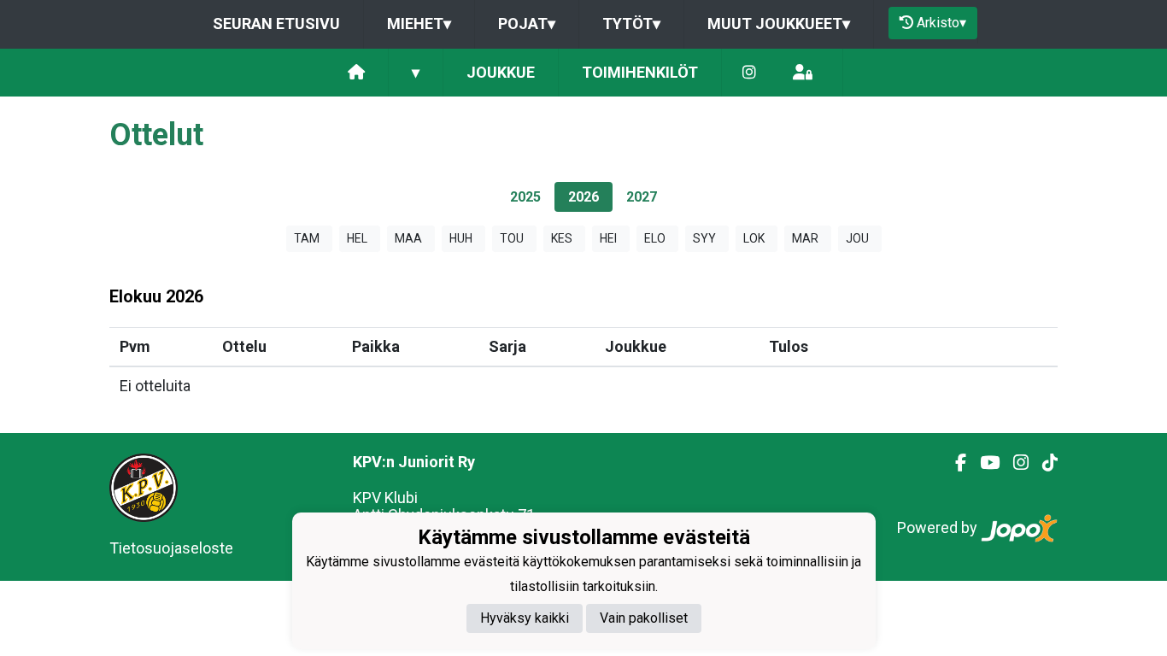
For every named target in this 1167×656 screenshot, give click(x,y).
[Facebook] (953, 463)
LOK (754, 238)
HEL (357, 238)
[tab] (525, 197)
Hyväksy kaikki (524, 618)
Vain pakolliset (644, 618)
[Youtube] (983, 463)
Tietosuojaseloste (171, 548)
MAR (805, 238)
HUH (460, 238)
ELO (655, 238)
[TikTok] (1043, 463)
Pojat (526, 23)
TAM (307, 238)
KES (561, 238)
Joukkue (500, 72)
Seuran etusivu (276, 23)
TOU (512, 238)
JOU (857, 238)
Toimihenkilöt (640, 72)
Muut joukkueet (778, 23)
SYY (704, 238)
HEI (608, 238)
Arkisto (941, 23)
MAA (408, 238)
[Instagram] (749, 73)
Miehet (419, 23)
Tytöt (631, 23)
